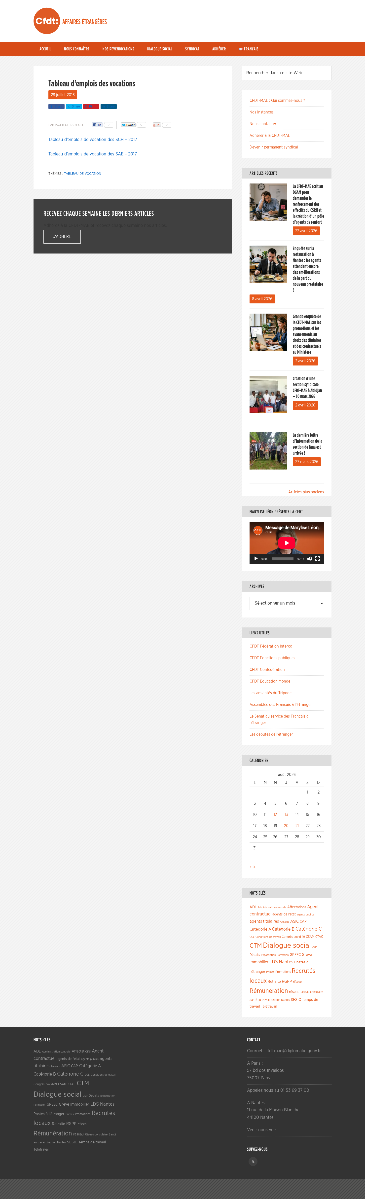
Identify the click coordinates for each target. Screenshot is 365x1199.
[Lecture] (256, 558)
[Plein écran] (317, 558)
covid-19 (299, 937)
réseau (294, 992)
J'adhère (62, 237)
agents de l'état (284, 914)
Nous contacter (263, 124)
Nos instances (262, 112)
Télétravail (269, 1006)
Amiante (284, 921)
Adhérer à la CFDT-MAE (270, 136)
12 (275, 815)
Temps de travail (92, 1142)
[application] (287, 543)
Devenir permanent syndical (274, 147)
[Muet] (309, 558)
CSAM (310, 937)
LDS (273, 961)
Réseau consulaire (311, 991)
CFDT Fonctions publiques (272, 658)
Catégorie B (283, 929)
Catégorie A (260, 929)
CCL (252, 937)
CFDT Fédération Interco (271, 646)
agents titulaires (264, 921)
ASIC (294, 921)
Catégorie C (308, 929)
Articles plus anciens (306, 492)
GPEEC (295, 955)
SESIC (296, 1000)
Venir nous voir (261, 1130)
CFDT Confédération (267, 670)
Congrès (287, 936)
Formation (283, 955)
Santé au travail (260, 1000)
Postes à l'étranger (49, 1114)
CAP (303, 921)
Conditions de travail (268, 937)
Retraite (274, 981)
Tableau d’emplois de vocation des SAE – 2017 (92, 154)
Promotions (283, 972)
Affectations (296, 907)
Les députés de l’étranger (271, 734)
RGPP (287, 981)
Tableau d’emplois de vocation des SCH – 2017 (92, 140)
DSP (314, 946)
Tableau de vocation (82, 174)
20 (286, 826)
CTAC (319, 937)
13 (286, 815)
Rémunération (269, 991)
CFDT (47, 20)
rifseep (297, 981)
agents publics (305, 914)
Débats (255, 955)
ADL (253, 907)
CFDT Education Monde (270, 681)
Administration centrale (272, 907)
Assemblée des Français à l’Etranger (281, 705)
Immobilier (259, 962)
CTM (256, 946)
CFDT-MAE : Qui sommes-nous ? (277, 101)
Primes (270, 972)
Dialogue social (287, 945)
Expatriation (268, 955)
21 (297, 826)
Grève (307, 955)
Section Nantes (280, 999)
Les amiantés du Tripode (271, 693)
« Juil (254, 867)
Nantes (286, 961)
